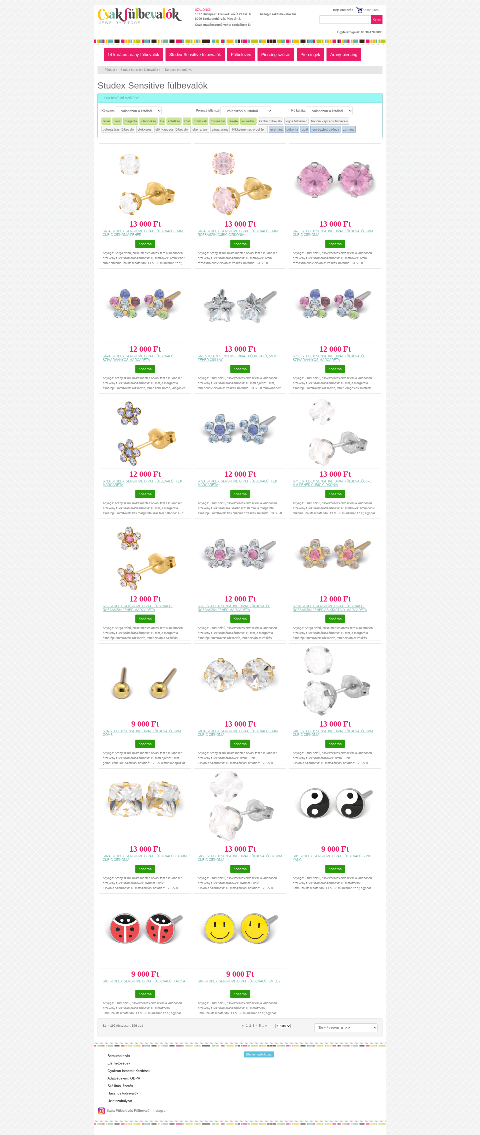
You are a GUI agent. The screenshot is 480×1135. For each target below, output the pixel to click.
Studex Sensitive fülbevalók (139, 70)
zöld (187, 121)
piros (117, 121)
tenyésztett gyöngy (325, 129)
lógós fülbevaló (296, 121)
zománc (348, 129)
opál (305, 129)
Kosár (367, 10)
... (263, 1025)
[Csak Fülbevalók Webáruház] (143, 16)
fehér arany (200, 129)
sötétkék (174, 121)
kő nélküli (248, 121)
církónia (292, 129)
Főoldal (110, 70)
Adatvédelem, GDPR (124, 1078)
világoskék (148, 121)
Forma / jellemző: (208, 110)
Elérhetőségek (119, 1063)
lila (162, 121)
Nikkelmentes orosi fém (249, 129)
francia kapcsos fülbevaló (329, 121)
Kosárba (145, 244)
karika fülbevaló (270, 121)
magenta (130, 121)
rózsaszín (218, 121)
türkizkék (200, 121)
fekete (233, 121)
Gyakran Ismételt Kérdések (129, 1071)
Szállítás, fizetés (120, 1086)
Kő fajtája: (298, 110)
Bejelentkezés (343, 10)
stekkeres (145, 129)
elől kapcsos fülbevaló (172, 129)
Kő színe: (108, 110)
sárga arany (220, 129)
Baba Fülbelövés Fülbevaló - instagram (137, 1110)
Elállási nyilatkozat (259, 1054)
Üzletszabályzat (120, 1101)
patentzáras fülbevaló (118, 129)
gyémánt (276, 129)
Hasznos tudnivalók (123, 1093)
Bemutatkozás (119, 1056)
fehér (106, 121)
